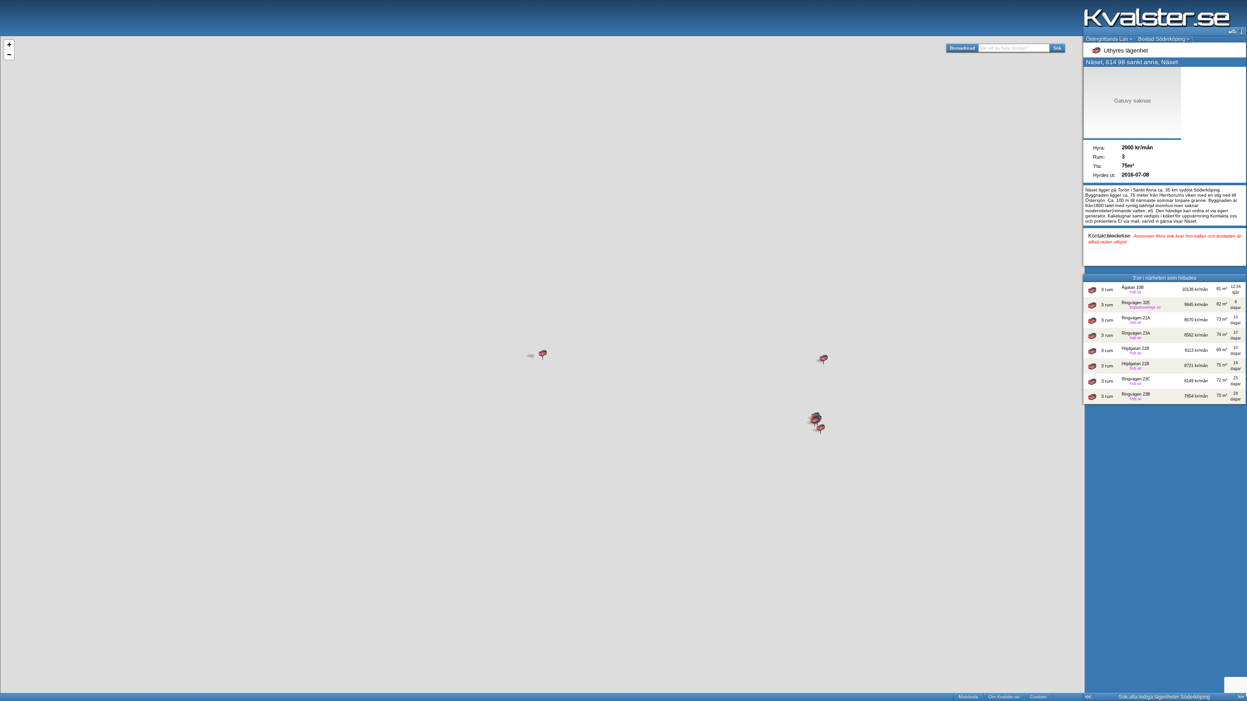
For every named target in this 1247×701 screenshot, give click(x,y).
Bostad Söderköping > (1164, 39)
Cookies (1038, 696)
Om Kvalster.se (1004, 696)
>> (1241, 697)
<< (1088, 697)
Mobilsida (968, 696)
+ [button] (9, 45)
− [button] (9, 55)
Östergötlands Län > (1109, 39)
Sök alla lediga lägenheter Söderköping (1164, 697)
